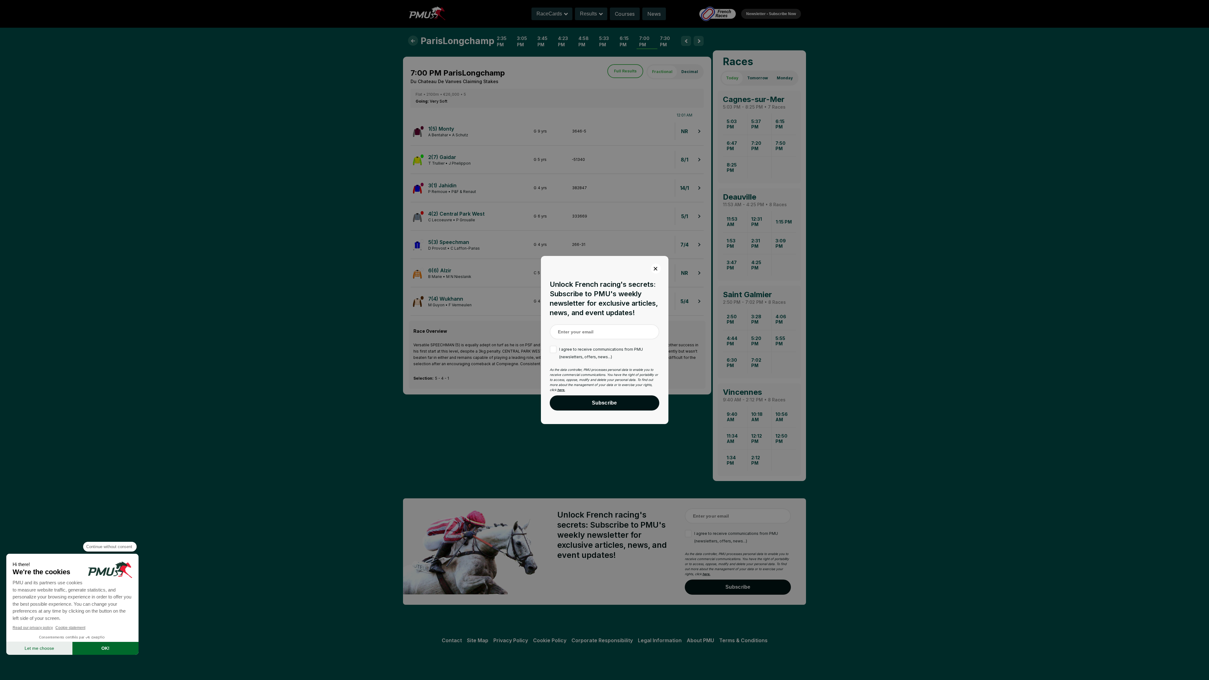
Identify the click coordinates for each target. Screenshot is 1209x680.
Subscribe (604, 402)
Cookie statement (70, 628)
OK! (105, 648)
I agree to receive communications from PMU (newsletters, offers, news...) (601, 353)
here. (561, 390)
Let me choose (39, 648)
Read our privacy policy (33, 628)
